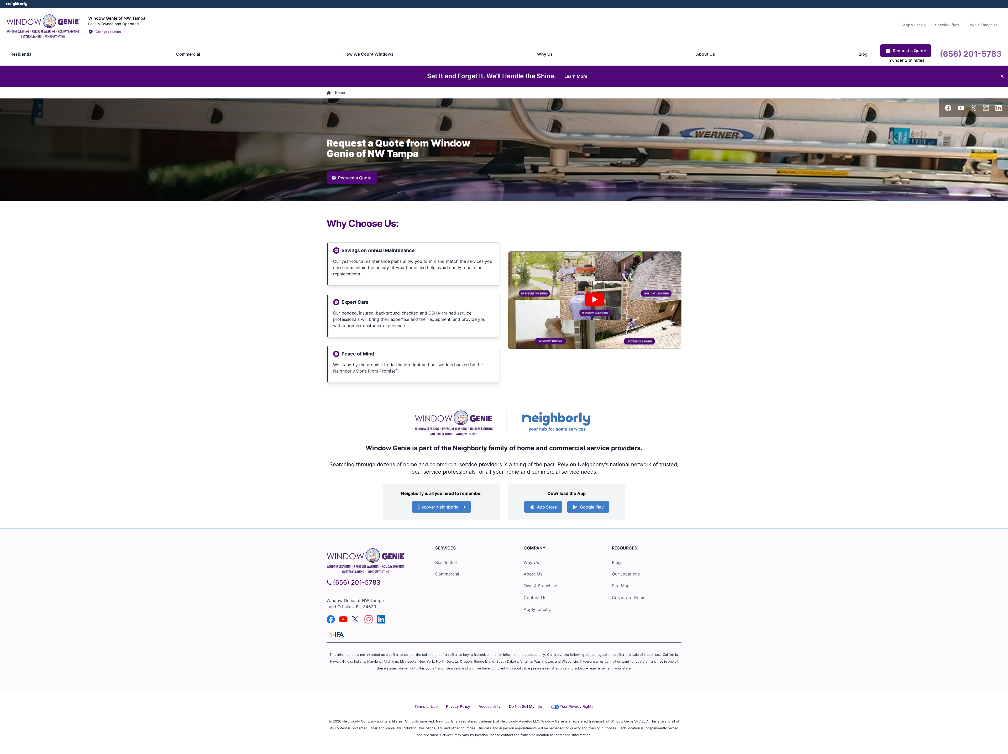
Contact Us (535, 597)
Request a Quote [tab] (909, 50)
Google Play (592, 507)
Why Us (531, 562)
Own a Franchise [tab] (983, 25)
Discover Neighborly (437, 507)
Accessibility (490, 706)
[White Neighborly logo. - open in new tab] (17, 4)
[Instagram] (986, 108)
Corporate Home (628, 597)
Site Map (620, 585)
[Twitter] (973, 108)
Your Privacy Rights (577, 706)
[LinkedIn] (998, 108)
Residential (446, 562)
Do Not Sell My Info (525, 706)
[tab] (21, 54)
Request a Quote (354, 177)
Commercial (447, 574)
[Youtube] (961, 108)
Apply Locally (537, 609)
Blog (616, 562)
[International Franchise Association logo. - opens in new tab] (336, 635)
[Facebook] (948, 108)
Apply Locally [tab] (914, 25)
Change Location (108, 32)
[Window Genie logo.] (43, 25)
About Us (533, 574)
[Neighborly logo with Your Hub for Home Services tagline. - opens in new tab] (556, 422)
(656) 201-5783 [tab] (971, 54)
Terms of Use (426, 706)
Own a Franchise (540, 585)
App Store (547, 507)
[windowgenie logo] (372, 559)
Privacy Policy (458, 706)
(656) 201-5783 (356, 582)
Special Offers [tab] (947, 25)
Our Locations (626, 574)
